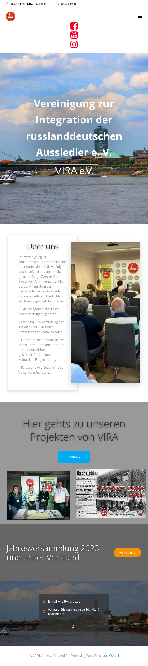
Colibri (114, 656)
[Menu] (139, 16)
